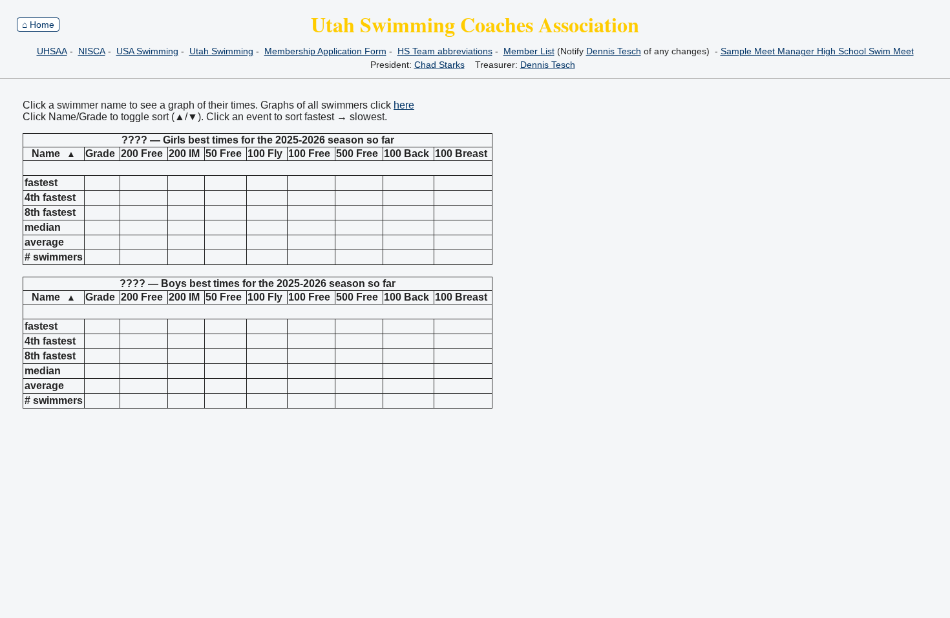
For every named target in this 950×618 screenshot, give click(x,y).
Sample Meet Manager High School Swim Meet (817, 51)
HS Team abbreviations (444, 51)
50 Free (224, 153)
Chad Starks (439, 64)
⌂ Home (38, 24)
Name (54, 153)
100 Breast (461, 153)
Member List (528, 51)
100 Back (406, 153)
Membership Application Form (325, 51)
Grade (100, 153)
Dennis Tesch (613, 51)
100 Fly (265, 153)
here (404, 105)
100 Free (309, 153)
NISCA (91, 51)
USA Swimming (147, 51)
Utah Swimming (221, 51)
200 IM (184, 153)
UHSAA (52, 51)
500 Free (357, 153)
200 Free (142, 153)
